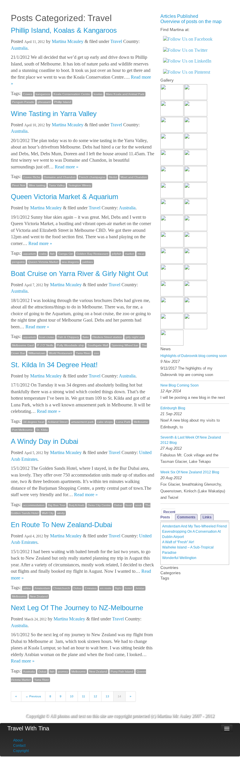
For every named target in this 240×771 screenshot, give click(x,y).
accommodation (33, 505)
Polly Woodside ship (70, 345)
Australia (19, 48)
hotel (128, 588)
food (129, 505)
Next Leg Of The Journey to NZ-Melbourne (77, 608)
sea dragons (70, 261)
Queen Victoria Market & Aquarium (64, 197)
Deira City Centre (99, 505)
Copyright (21, 751)
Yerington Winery (79, 185)
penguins (18, 261)
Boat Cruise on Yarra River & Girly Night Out (79, 273)
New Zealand (39, 596)
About (18, 740)
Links (207, 517)
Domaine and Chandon (60, 177)
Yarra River (83, 353)
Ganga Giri (65, 253)
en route (106, 588)
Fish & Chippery (68, 337)
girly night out (135, 337)
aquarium (29, 253)
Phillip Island (62, 102)
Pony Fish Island (122, 671)
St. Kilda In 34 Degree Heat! (54, 365)
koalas (98, 94)
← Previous (33, 696)
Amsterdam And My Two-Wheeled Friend (194, 526)
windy (61, 513)
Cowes (27, 94)
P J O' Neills (45, 345)
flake (86, 337)
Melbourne (141, 421)
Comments (186, 517)
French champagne (92, 177)
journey (63, 671)
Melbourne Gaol (23, 345)
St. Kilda (42, 429)
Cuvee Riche (31, 177)
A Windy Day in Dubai (44, 441)
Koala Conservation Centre (72, 94)
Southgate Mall (98, 345)
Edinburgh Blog (172, 408)
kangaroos (43, 94)
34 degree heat (33, 421)
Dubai (118, 505)
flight (118, 588)
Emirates (91, 588)
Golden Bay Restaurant (92, 253)
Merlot (113, 177)
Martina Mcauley (67, 41)
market (129, 253)
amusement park (82, 421)
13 (107, 696)
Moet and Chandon (134, 177)
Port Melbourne (22, 429)
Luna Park (123, 421)
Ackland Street (58, 421)
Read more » (66, 166)
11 (83, 696)
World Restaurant (60, 353)
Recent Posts (167, 514)
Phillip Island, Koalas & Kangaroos (64, 30)
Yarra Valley (57, 185)
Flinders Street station (107, 337)
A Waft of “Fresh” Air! (178, 542)
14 (119, 696)
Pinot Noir (18, 185)
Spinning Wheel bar (125, 345)
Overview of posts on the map (191, 21)
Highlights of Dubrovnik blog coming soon (193, 356)
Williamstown (36, 353)
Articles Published (179, 16)
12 (95, 696)
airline (27, 588)
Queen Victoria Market (43, 261)
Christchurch (61, 588)
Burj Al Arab (76, 505)
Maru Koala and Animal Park (125, 94)
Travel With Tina (28, 728)
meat (141, 253)
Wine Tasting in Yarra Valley (54, 114)
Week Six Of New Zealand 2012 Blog (189, 472)
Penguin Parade (23, 102)
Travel (116, 41)
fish (52, 253)
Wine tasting (37, 185)
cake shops (105, 421)
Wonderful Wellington (179, 558)
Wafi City (48, 513)
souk (138, 505)
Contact (19, 746)
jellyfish (116, 253)
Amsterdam (42, 588)
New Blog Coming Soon (179, 385)
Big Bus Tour (56, 505)
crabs (43, 253)
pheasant (44, 102)
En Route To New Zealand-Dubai (61, 525)
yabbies (87, 261)
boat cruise (46, 337)
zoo (96, 353)
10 (71, 696)
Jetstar (139, 588)
